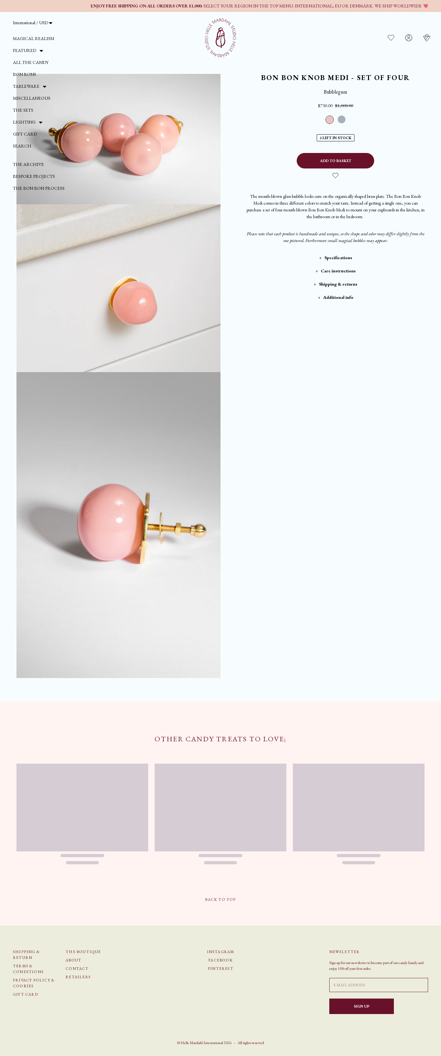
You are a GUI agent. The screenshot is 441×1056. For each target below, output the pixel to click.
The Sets (23, 110)
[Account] (409, 38)
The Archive (28, 164)
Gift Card (25, 134)
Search (22, 146)
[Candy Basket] (427, 38)
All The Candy (30, 62)
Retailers (78, 977)
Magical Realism (33, 38)
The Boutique (83, 951)
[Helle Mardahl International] (220, 37)
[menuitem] (33, 39)
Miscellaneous (31, 98)
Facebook (220, 960)
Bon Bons (24, 74)
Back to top (220, 899)
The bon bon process (39, 188)
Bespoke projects (34, 176)
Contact (77, 968)
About (73, 960)
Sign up (361, 1006)
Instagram (220, 951)
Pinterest (220, 968)
